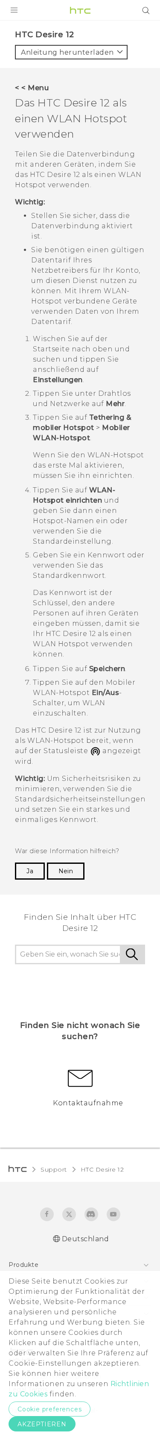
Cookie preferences (49, 1409)
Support (54, 1169)
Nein (65, 871)
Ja (29, 871)
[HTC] (80, 10)
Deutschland (85, 1239)
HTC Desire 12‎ (102, 1169)
